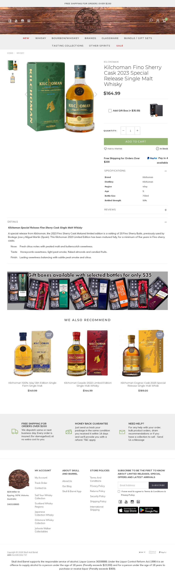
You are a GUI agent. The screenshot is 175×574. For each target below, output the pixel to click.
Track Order (41, 483)
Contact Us (40, 488)
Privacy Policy (97, 486)
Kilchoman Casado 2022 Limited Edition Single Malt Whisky (88, 384)
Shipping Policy (98, 501)
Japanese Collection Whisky (44, 513)
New (26, 38)
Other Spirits (99, 45)
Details (13, 221)
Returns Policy (97, 491)
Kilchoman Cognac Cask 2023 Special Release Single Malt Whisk (143, 384)
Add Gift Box (126, 110)
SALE (119, 45)
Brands (90, 38)
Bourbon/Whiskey (65, 38)
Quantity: (110, 131)
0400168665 (13, 504)
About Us (67, 481)
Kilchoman (111, 61)
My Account (41, 477)
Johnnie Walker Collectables (43, 530)
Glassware (110, 38)
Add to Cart (135, 141)
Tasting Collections (68, 45)
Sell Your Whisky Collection (43, 497)
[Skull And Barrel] (87, 20)
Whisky (40, 38)
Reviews (110, 209)
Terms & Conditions (154, 491)
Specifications (115, 170)
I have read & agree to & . (143, 493)
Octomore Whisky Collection (44, 521)
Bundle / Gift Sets (138, 38)
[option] (61, 98)
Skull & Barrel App (71, 491)
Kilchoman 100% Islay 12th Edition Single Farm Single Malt (32, 384)
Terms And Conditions (95, 479)
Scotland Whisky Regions (44, 505)
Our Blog (66, 486)
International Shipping (96, 508)
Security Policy (97, 496)
